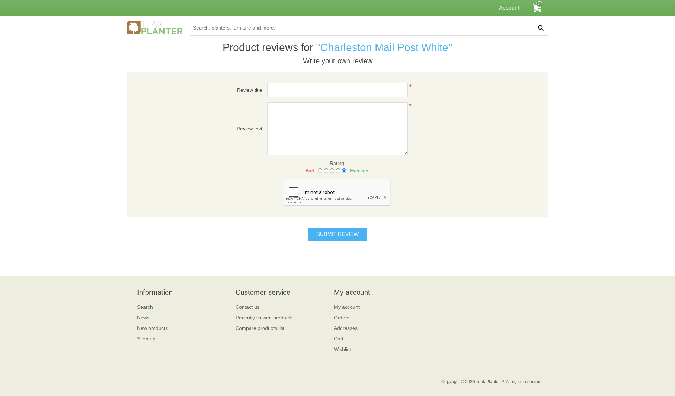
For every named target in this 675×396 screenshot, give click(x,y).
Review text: (250, 129)
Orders (341, 317)
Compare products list (260, 328)
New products (152, 328)
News (143, 317)
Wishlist (342, 349)
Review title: (250, 90)
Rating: (338, 163)
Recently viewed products (264, 317)
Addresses (346, 328)
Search (145, 307)
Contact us (247, 307)
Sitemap (146, 338)
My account (347, 307)
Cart (338, 338)
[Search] (540, 28)
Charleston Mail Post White (384, 47)
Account (509, 8)
